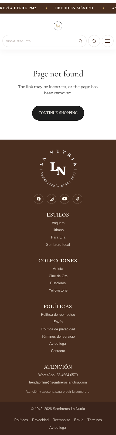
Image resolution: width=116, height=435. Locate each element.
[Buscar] (80, 41)
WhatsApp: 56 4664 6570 (58, 375)
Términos (94, 420)
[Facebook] (38, 199)
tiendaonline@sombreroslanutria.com (58, 382)
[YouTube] (64, 199)
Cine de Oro (58, 276)
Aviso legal (58, 343)
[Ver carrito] (94, 41)
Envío (58, 322)
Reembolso (61, 420)
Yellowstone (58, 290)
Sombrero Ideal (58, 245)
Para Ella (58, 237)
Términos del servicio (58, 336)
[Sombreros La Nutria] (58, 26)
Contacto (58, 351)
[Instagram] (51, 199)
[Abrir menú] (108, 41)
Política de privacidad (58, 329)
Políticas (58, 306)
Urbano (58, 230)
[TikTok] (77, 199)
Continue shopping (58, 113)
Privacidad (40, 420)
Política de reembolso (58, 314)
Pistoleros (58, 283)
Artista (58, 269)
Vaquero (58, 223)
